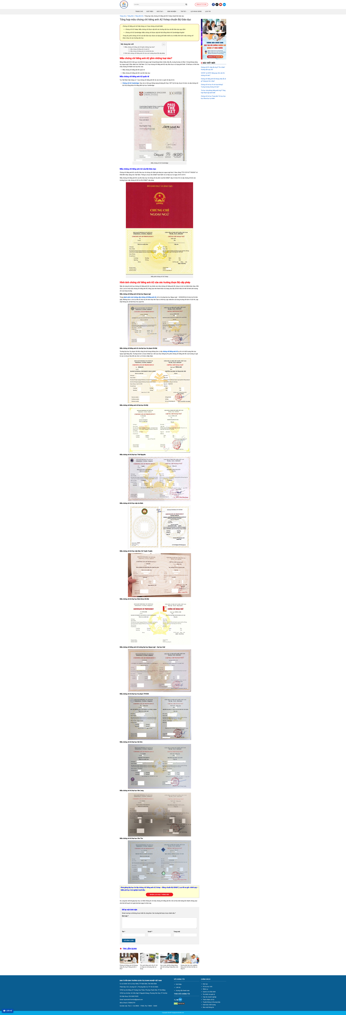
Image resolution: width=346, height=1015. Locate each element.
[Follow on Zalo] (224, 4)
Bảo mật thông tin (208, 1007)
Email (150, 931)
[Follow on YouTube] (220, 4)
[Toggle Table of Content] (163, 44)
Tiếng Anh (130, 16)
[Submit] (186, 4)
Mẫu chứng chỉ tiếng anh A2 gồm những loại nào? (140, 47)
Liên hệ (178, 987)
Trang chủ (139, 11)
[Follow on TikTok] (217, 4)
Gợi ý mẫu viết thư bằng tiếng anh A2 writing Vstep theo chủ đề (169, 967)
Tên (123, 931)
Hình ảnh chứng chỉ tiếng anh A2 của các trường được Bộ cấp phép (145, 53)
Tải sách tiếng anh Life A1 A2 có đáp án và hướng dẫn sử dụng (149, 967)
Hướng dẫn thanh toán (182, 990)
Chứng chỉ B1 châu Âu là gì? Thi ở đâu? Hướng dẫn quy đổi (213, 68)
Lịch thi (208, 11)
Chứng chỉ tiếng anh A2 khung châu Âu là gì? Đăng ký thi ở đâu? (129, 967)
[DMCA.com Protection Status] (179, 1003)
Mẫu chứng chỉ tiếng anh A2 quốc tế (139, 49)
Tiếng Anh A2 (139, 16)
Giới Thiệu (149, 11)
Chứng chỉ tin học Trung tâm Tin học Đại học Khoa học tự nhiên (213, 97)
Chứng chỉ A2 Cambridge (130, 83)
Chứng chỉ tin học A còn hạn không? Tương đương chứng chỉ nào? (212, 86)
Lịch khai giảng (196, 11)
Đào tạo (160, 11)
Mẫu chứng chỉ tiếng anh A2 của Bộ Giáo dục (142, 51)
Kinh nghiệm (171, 11)
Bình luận (125, 916)
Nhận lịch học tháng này (159, 894)
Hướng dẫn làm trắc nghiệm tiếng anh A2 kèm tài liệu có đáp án (189, 967)
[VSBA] (125, 4)
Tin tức (183, 11)
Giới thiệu (179, 984)
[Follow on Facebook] (213, 4)
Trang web (177, 931)
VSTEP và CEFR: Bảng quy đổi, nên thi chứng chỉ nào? (213, 74)
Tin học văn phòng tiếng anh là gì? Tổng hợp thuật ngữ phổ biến (213, 92)
